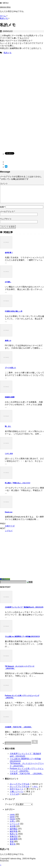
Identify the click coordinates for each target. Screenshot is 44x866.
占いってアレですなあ (19, 784)
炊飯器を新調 (9, 397)
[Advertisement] (22, 80)
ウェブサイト (6, 219)
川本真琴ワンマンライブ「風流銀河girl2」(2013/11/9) (24, 607)
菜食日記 (14, 836)
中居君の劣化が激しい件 (13, 311)
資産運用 (14, 839)
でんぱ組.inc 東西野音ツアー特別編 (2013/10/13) (22, 636)
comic (12, 814)
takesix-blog (5, 7)
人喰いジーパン (16, 791)
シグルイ (9, 531)
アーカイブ (10, 804)
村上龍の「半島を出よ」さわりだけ (17, 483)
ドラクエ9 (14, 794)
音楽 (12, 841)
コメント (4, 184)
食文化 (13, 844)
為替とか (8, 340)
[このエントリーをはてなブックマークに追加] (6, 167)
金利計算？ (9, 252)
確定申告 (14, 831)
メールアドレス (7, 211)
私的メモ (7, 53)
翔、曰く (8, 426)
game (12, 817)
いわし (35, 786)
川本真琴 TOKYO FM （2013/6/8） (18, 727)
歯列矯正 (14, 829)
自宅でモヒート (16, 789)
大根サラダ (10, 526)
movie (12, 819)
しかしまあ (9, 453)
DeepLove (8, 512)
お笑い (13, 821)
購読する (6, 579)
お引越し (8, 282)
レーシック (15, 824)
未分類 (13, 826)
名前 (2, 207)
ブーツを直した (10, 368)
